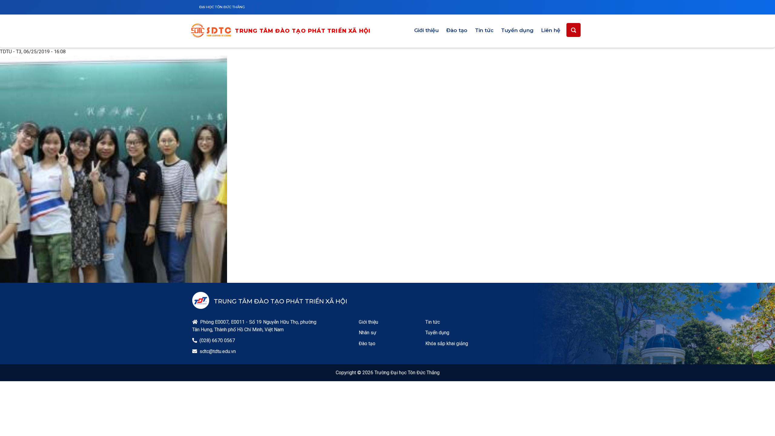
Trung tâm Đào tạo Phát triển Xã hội (303, 31)
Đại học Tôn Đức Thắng (222, 7)
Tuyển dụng (517, 30)
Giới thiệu (426, 30)
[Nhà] (212, 31)
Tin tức (484, 30)
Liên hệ (550, 30)
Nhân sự (367, 332)
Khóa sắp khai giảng (446, 343)
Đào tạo (456, 30)
